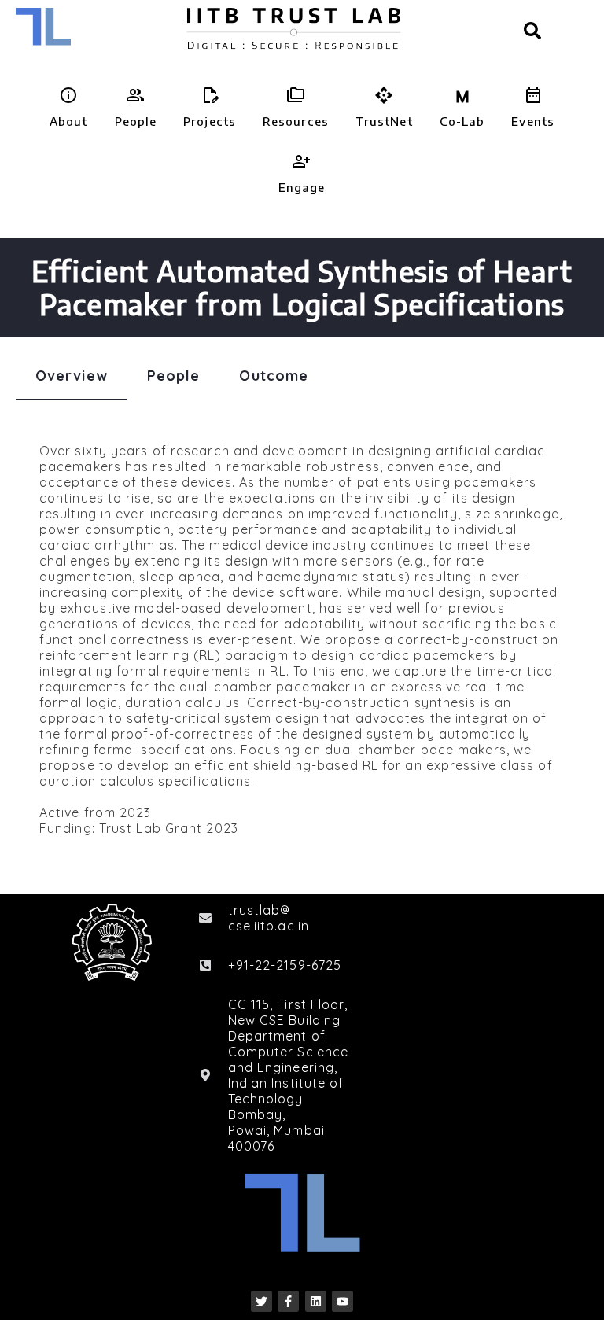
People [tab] (174, 376)
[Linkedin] (315, 1301)
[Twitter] (261, 1301)
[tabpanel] (302, 639)
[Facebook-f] (288, 1301)
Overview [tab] (71, 376)
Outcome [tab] (273, 376)
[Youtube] (342, 1301)
